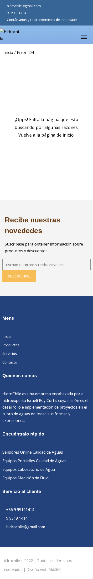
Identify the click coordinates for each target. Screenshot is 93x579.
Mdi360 (55, 569)
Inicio (8, 52)
